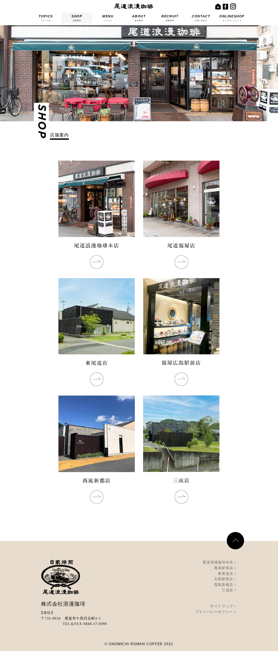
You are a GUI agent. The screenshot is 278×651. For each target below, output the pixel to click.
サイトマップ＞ (223, 606)
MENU (107, 18)
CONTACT (201, 18)
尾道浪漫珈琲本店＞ (220, 562)
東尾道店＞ (227, 573)
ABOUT (139, 18)
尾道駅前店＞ (225, 568)
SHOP (76, 18)
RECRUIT (169, 18)
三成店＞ (229, 590)
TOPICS (46, 18)
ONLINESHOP (232, 18)
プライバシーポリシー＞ (216, 612)
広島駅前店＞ (225, 579)
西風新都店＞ (225, 584)
